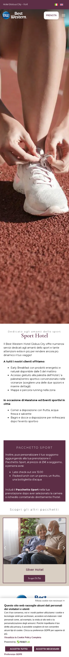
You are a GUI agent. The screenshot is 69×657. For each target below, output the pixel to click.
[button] (63, 15)
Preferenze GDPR (13, 654)
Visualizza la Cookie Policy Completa (22, 637)
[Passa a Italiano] (56, 4)
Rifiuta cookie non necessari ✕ (50, 600)
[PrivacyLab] (23, 642)
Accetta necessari (47, 649)
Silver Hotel (34, 569)
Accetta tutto (18, 649)
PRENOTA (51, 15)
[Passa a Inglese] (61, 4)
